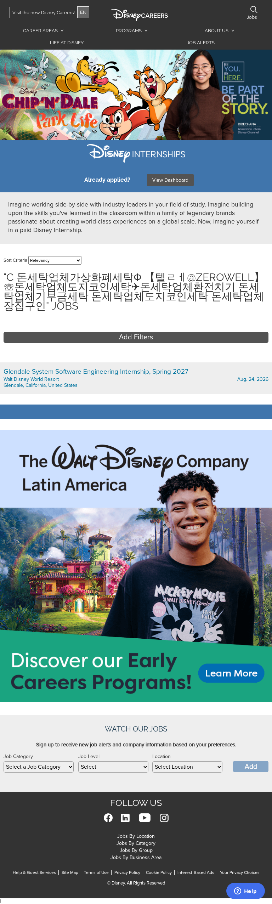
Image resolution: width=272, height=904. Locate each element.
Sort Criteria (15, 260)
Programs (129, 30)
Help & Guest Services (34, 872)
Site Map (70, 872)
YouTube (145, 817)
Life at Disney (67, 42)
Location (161, 756)
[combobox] (39, 767)
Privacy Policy (127, 872)
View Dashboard (170, 180)
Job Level (89, 756)
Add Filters (136, 337)
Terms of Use (96, 872)
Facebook (108, 817)
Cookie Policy (159, 872)
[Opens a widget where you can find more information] (245, 891)
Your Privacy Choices (240, 872)
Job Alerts (201, 42)
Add (251, 766)
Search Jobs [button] (254, 9)
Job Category (18, 756)
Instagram (164, 817)
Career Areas (40, 30)
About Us (216, 30)
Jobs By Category (136, 843)
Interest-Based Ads (195, 872)
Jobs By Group (136, 850)
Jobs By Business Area (136, 857)
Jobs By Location (136, 836)
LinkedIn (125, 817)
